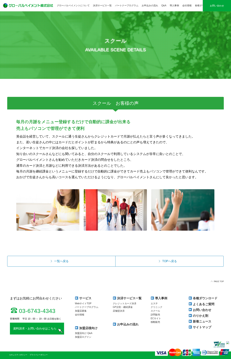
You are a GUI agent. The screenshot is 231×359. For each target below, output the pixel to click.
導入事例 (174, 5)
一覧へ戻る (61, 261)
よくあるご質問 (203, 304)
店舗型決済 (119, 310)
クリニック (156, 307)
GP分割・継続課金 (123, 307)
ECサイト (156, 318)
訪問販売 (155, 314)
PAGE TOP (219, 281)
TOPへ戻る (169, 261)
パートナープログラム (126, 5)
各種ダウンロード (204, 298)
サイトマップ (201, 327)
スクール (155, 310)
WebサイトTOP (83, 303)
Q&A (163, 5)
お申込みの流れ (150, 5)
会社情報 (187, 5)
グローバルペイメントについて (73, 5)
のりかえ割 (200, 315)
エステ (154, 303)
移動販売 (155, 322)
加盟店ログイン (83, 337)
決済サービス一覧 (102, 5)
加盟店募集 (81, 310)
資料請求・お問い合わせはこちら (34, 328)
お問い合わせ (217, 5)
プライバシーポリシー (39, 355)
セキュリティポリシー (18, 355)
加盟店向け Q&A (83, 333)
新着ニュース (201, 321)
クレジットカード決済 (124, 303)
